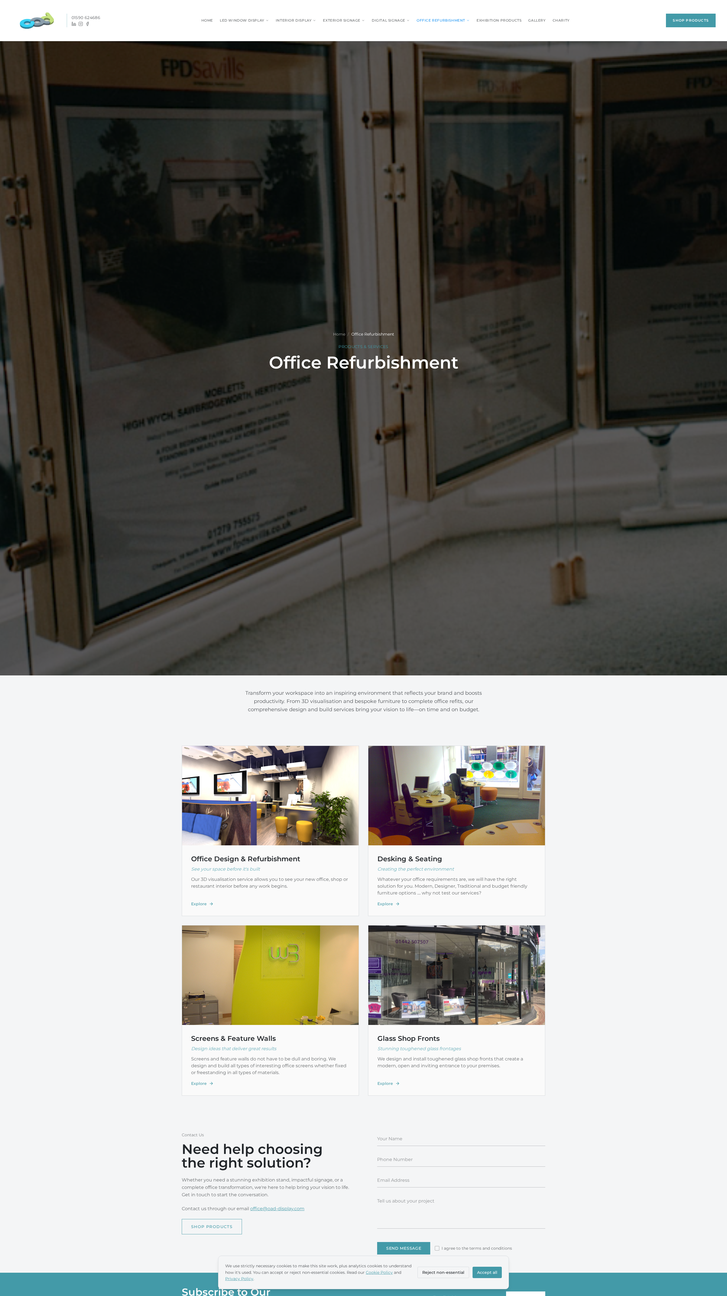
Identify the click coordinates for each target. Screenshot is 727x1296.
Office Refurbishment (441, 20)
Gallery (537, 20)
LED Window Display (242, 20)
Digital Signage (388, 20)
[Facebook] (87, 24)
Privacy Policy (239, 1278)
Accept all (487, 1272)
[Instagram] (80, 24)
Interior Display (294, 20)
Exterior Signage (341, 20)
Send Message (403, 1248)
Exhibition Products (499, 20)
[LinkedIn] (74, 24)
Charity (561, 20)
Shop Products (691, 20)
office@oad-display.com (277, 1208)
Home (207, 20)
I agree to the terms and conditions (477, 1248)
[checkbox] (437, 1248)
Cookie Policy (379, 1272)
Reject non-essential (443, 1272)
